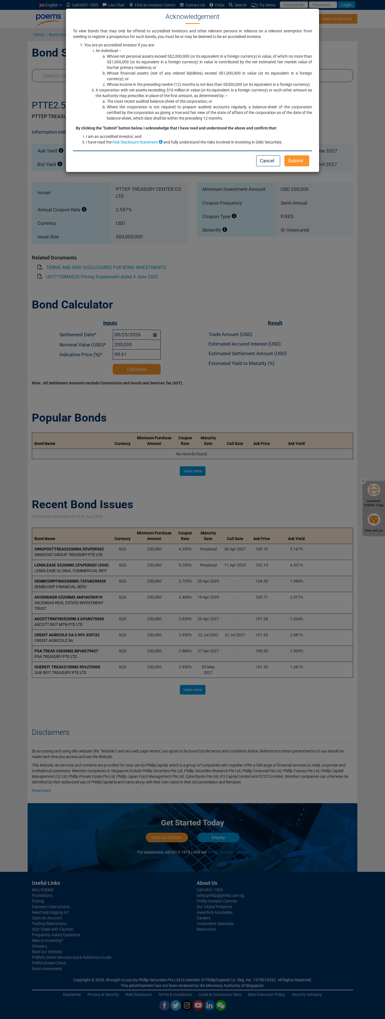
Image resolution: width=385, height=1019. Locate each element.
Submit (295, 161)
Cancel (267, 161)
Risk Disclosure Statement (135, 142)
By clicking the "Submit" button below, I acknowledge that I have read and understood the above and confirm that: (176, 128)
